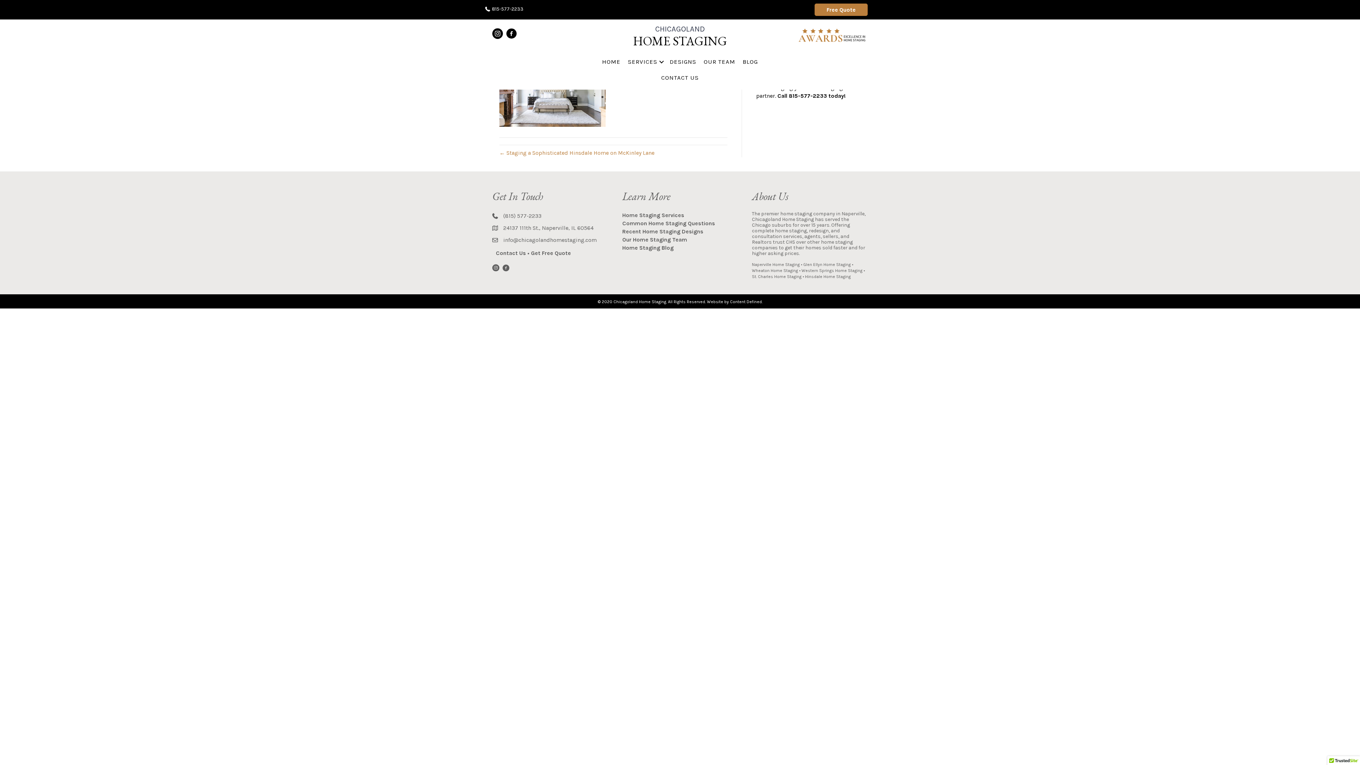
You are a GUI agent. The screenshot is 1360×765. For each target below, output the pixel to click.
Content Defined (746, 301)
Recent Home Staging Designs (662, 231)
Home (611, 61)
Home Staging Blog (648, 247)
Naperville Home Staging (776, 264)
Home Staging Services (653, 215)
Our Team (719, 61)
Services (642, 61)
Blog (750, 61)
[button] (661, 62)
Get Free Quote (551, 253)
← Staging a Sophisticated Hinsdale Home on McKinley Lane (576, 152)
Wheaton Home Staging (775, 270)
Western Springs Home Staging (831, 270)
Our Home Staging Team (654, 239)
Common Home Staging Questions (668, 223)
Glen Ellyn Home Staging (827, 264)
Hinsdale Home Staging (828, 276)
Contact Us (680, 77)
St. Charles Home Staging (776, 276)
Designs (683, 61)
